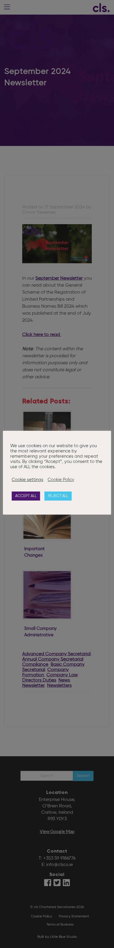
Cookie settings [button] (27, 480)
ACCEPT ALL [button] (26, 496)
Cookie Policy (61, 480)
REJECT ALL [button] (58, 496)
